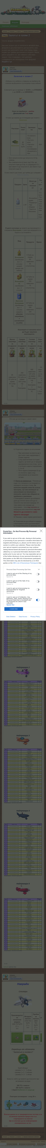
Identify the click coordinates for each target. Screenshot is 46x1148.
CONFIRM (14, 609)
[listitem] (23, 569)
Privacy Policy (35, 616)
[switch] (37, 574)
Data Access (23, 616)
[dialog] (23, 574)
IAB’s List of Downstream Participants (25, 563)
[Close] (42, 532)
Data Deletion (11, 616)
